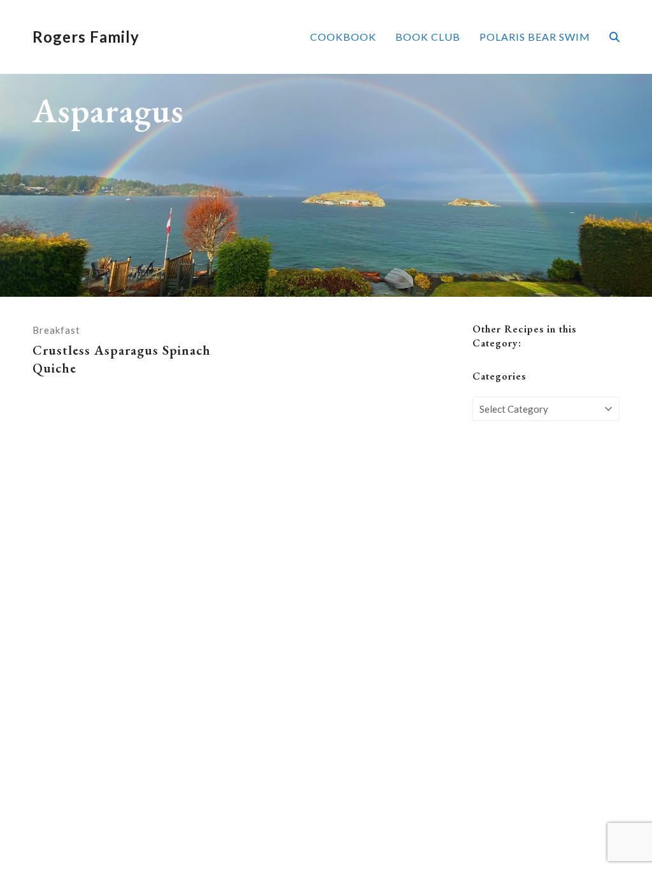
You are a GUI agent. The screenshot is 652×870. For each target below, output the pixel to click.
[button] (614, 37)
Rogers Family (85, 36)
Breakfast (56, 330)
